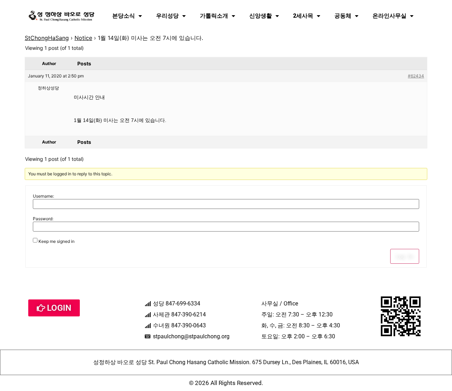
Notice (83, 37)
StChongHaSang (47, 37)
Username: (43, 196)
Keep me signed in (56, 241)
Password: (43, 219)
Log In (404, 256)
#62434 (416, 75)
